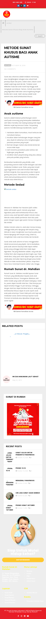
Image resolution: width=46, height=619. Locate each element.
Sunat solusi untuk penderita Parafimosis (25, 454)
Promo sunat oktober (25, 505)
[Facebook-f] (18, 616)
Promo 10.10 (21, 468)
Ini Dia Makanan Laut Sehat (25, 377)
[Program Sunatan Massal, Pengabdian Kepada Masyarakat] (22, 352)
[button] (42, 14)
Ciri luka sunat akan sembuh (28, 493)
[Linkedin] (24, 5)
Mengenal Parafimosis (25, 480)
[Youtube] (27, 5)
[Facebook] (18, 5)
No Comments (10, 69)
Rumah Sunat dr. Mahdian (9, 568)
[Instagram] (21, 5)
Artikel (8, 65)
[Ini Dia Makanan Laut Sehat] (6, 379)
